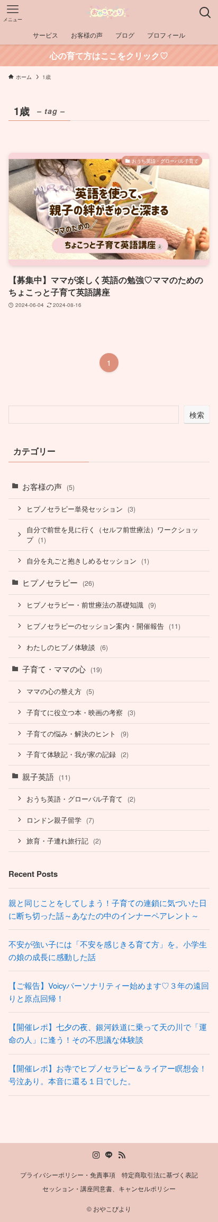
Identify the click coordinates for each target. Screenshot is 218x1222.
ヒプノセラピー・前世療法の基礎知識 (91, 605)
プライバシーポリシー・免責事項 (67, 1175)
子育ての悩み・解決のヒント (77, 733)
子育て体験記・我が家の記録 (77, 754)
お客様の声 (48, 486)
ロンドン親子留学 (60, 820)
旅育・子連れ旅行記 (63, 841)
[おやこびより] (109, 12)
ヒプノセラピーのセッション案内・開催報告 (103, 626)
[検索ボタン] (205, 12)
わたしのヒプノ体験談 (67, 647)
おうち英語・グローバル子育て (80, 799)
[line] (109, 1155)
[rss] (121, 1155)
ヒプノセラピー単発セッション (80, 509)
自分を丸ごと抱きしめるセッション (87, 561)
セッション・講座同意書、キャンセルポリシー (109, 1188)
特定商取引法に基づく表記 (160, 1175)
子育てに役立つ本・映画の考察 (80, 712)
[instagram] (96, 1155)
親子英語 (46, 776)
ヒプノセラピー (58, 582)
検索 (196, 414)
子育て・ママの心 (62, 668)
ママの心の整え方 (60, 691)
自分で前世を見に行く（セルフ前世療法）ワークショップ (112, 534)
